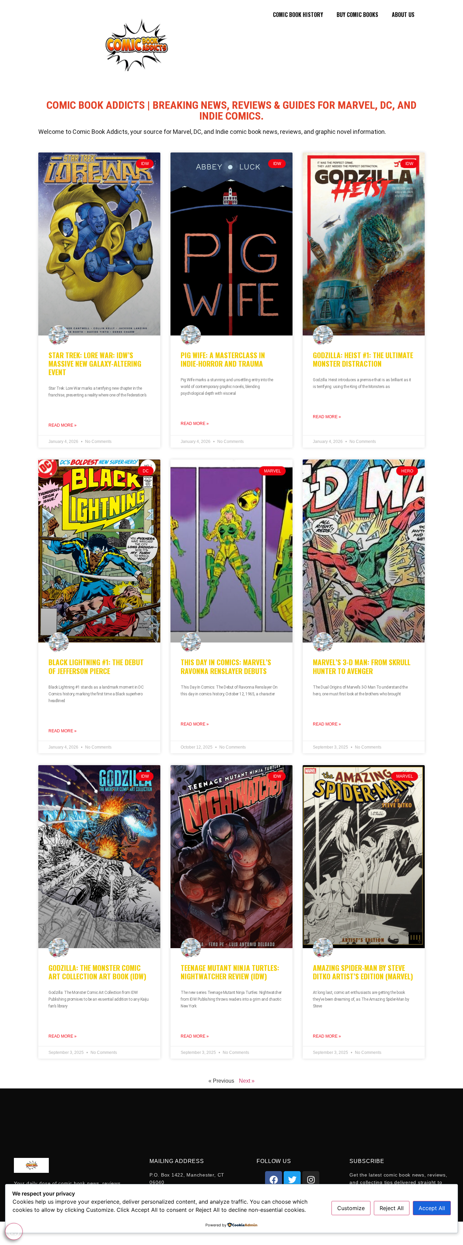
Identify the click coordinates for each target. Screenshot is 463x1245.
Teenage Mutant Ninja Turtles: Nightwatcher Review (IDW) (230, 971)
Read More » (62, 425)
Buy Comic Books (357, 15)
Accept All (432, 1208)
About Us (403, 15)
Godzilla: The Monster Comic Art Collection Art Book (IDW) (97, 971)
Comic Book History (298, 15)
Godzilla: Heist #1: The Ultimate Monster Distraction (363, 359)
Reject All (392, 1208)
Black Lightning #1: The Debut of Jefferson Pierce (96, 666)
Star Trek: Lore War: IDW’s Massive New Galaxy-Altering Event (94, 363)
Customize (351, 1208)
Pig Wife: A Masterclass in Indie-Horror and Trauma (223, 359)
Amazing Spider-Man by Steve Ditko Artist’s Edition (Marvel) (363, 971)
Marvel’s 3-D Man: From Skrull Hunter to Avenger (361, 666)
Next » (247, 1081)
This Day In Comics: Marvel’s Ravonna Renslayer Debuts (226, 666)
